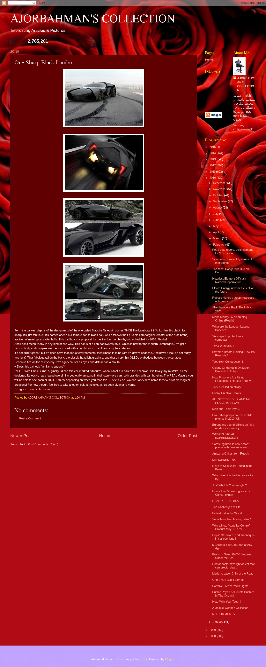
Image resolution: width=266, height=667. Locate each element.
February (219, 244)
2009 (213, 629)
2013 (213, 159)
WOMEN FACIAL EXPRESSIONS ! (225, 436)
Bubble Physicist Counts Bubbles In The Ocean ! (233, 594)
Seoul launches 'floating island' (231, 519)
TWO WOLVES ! (223, 345)
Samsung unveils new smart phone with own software (230, 445)
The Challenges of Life (226, 507)
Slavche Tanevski (38, 389)
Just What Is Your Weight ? (229, 485)
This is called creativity (226, 387)
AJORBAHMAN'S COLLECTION (92, 18)
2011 (213, 171)
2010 (213, 177)
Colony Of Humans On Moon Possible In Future (230, 369)
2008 (213, 636)
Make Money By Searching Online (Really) (229, 318)
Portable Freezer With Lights (230, 586)
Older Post (187, 435)
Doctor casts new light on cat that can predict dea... (233, 565)
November (220, 189)
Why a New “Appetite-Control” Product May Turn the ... (231, 527)
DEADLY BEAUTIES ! (226, 501)
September (220, 201)
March (217, 238)
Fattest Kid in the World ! (227, 513)
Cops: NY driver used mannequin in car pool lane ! (233, 537)
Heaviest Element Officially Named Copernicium (229, 280)
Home (104, 435)
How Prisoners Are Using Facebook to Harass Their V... (232, 379)
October (218, 195)
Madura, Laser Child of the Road (232, 573)
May (216, 226)
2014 (213, 153)
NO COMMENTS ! (224, 614)
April (216, 232)
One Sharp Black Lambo (228, 579)
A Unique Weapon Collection (230, 607)
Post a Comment (30, 418)
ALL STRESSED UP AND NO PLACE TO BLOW (231, 401)
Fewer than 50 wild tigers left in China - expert (231, 493)
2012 (213, 165)
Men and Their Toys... (226, 408)
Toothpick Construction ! (227, 361)
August (218, 207)
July (216, 213)
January (218, 621)
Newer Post (21, 435)
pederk (143, 659)
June (216, 219)
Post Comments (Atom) (43, 444)
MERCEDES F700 (224, 459)
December (220, 183)
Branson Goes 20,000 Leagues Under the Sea (232, 556)
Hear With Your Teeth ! (226, 601)
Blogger (170, 659)
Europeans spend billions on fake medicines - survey (233, 426)
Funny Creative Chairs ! (227, 393)
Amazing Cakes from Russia (230, 453)
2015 (213, 146)
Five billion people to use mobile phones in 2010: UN (232, 417)
